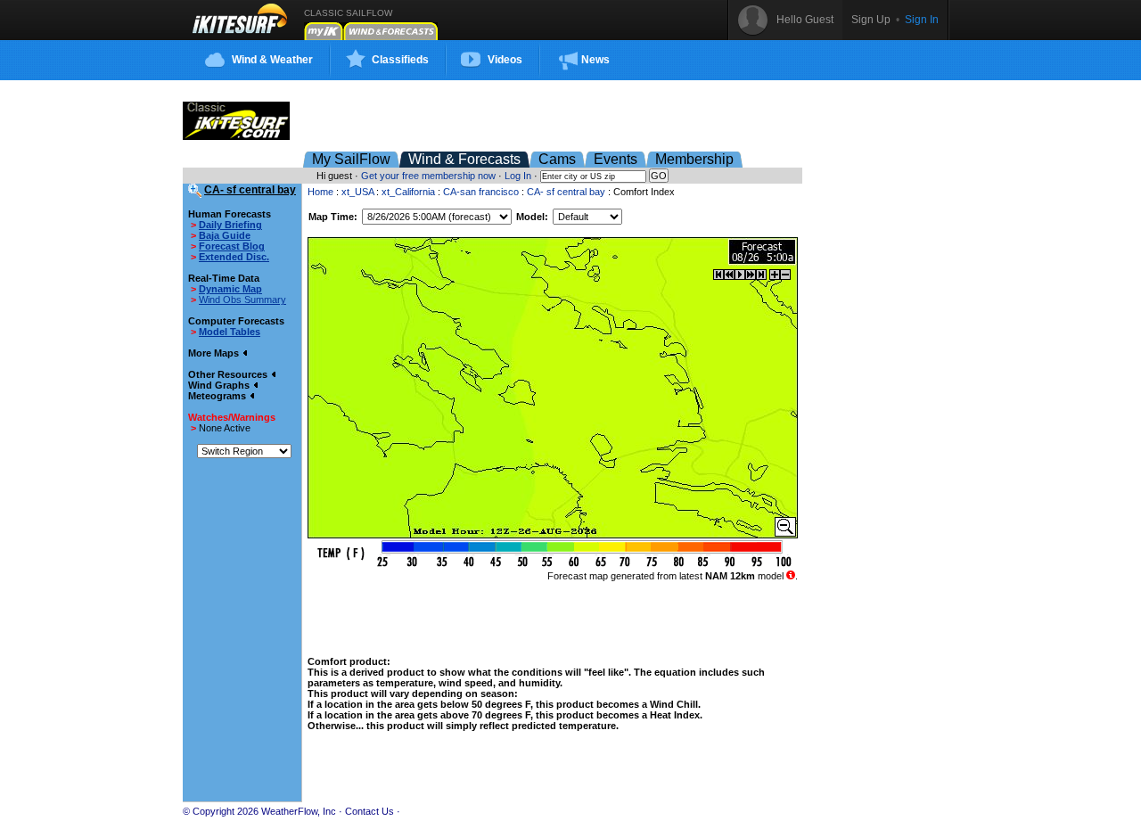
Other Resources (229, 374)
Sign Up (871, 19)
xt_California (408, 191)
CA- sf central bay (566, 191)
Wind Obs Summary (242, 299)
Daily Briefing (230, 224)
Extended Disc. (234, 256)
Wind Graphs (220, 385)
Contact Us (369, 811)
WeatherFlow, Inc (298, 811)
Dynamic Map (230, 288)
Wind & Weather (272, 59)
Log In (518, 175)
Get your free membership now (428, 175)
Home (320, 191)
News (595, 59)
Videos (505, 59)
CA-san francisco (481, 191)
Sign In (922, 19)
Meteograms (218, 395)
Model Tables (229, 331)
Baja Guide (224, 235)
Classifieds (400, 59)
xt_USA (357, 191)
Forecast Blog (232, 246)
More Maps (215, 353)
